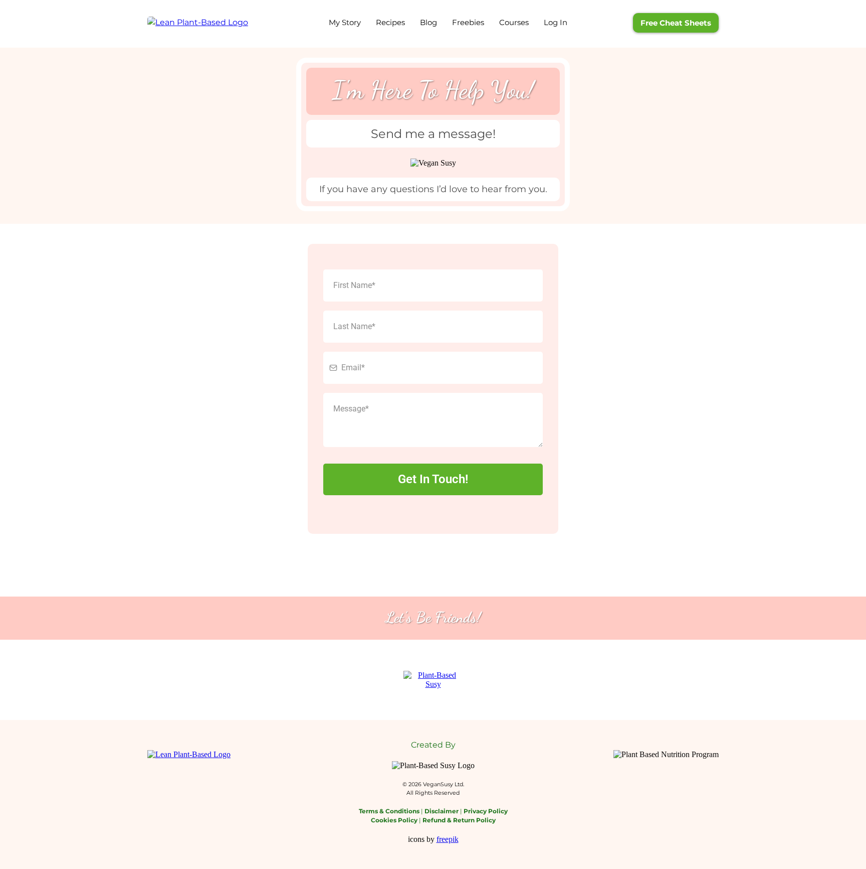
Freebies (468, 22)
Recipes (390, 22)
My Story (345, 22)
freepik (448, 839)
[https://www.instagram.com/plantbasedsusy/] (433, 679)
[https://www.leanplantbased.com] (197, 22)
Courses (514, 22)
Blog (428, 22)
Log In (555, 22)
